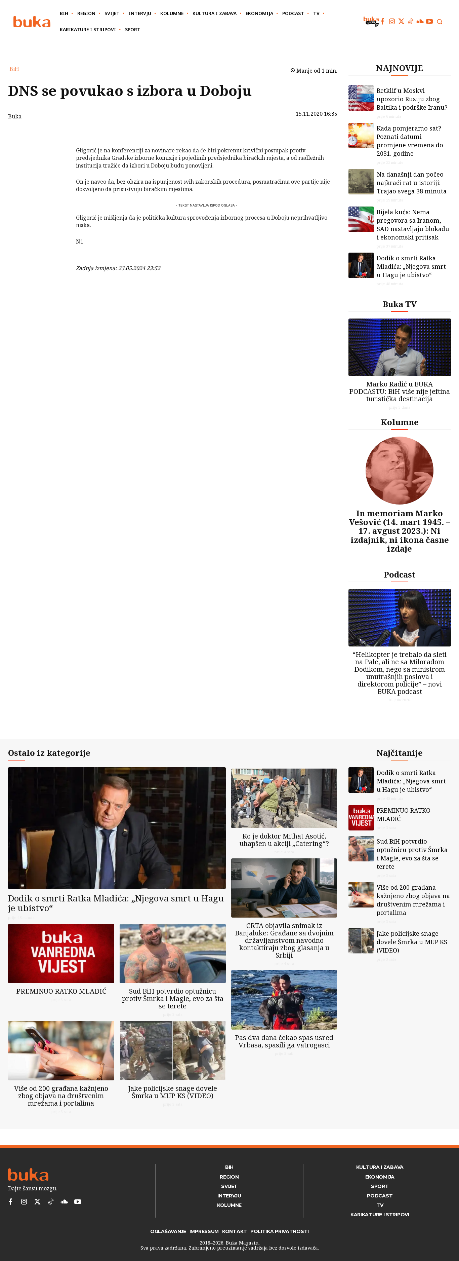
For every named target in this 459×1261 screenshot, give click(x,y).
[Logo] (31, 22)
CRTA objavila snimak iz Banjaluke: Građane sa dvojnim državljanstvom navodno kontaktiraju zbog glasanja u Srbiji (284, 940)
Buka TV (400, 303)
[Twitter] (401, 21)
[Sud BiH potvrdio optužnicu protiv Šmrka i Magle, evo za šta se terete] (173, 954)
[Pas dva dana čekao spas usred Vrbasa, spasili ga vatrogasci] (284, 1000)
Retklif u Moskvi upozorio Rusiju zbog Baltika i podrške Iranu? (412, 98)
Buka (15, 116)
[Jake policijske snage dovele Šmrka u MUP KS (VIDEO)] (173, 1050)
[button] (439, 21)
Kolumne (400, 422)
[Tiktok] (410, 21)
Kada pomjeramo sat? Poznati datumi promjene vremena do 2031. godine (410, 140)
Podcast (400, 574)
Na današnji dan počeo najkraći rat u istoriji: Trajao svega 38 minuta (412, 182)
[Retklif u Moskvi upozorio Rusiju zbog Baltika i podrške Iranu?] (361, 98)
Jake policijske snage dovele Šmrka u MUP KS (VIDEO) (172, 1092)
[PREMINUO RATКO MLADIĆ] (61, 954)
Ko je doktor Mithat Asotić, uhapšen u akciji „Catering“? (284, 839)
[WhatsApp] (58, 184)
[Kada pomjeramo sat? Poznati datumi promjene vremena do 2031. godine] (361, 135)
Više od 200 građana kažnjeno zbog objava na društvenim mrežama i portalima (61, 1096)
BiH (14, 69)
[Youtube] (429, 21)
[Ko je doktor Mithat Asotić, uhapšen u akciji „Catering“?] (284, 798)
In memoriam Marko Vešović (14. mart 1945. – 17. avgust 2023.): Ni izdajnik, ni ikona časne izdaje (399, 531)
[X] (58, 152)
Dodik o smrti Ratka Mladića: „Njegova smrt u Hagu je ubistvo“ (411, 266)
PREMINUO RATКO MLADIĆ (61, 991)
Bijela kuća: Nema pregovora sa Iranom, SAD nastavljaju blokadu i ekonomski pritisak (413, 224)
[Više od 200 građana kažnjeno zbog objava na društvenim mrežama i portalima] (61, 1050)
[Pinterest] (58, 168)
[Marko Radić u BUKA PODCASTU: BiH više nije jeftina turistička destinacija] (399, 347)
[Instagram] (391, 21)
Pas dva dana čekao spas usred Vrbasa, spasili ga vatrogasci (284, 1041)
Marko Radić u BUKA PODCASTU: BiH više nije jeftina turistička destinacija (399, 391)
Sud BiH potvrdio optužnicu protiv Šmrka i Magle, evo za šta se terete (172, 998)
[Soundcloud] (420, 21)
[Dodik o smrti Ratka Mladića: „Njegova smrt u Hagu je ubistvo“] (361, 265)
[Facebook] (382, 21)
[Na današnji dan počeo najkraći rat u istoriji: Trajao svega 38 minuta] (361, 181)
